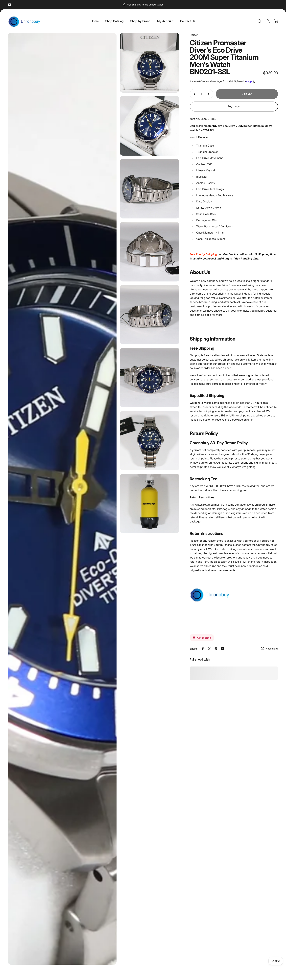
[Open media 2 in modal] (150, 63)
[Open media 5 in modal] (150, 251)
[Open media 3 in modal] (150, 126)
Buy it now (234, 106)
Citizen (194, 35)
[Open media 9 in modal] (150, 503)
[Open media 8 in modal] (150, 440)
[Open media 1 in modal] (62, 499)
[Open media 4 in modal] (150, 189)
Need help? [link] (272, 648)
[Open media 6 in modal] (150, 314)
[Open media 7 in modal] (150, 377)
